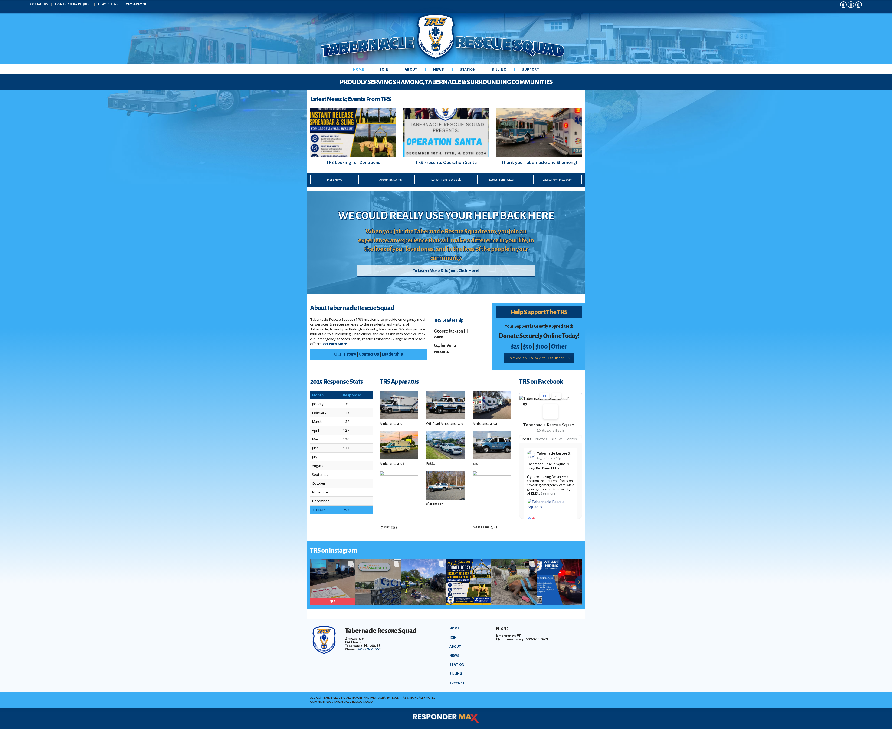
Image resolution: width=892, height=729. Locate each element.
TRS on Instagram (333, 550)
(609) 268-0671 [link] (369, 649)
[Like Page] (544, 396)
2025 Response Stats (336, 381)
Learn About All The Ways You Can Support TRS (539, 358)
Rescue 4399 (388, 527)
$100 (541, 346)
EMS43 (431, 464)
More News (334, 180)
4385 (476, 464)
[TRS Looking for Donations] (353, 132)
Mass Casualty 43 (485, 527)
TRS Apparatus (399, 381)
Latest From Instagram (557, 180)
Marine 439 (434, 504)
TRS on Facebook (541, 381)
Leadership (392, 354)
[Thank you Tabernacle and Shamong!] (538, 132)
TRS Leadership (448, 320)
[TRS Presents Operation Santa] (446, 132)
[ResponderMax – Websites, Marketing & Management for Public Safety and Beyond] (446, 719)
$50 (527, 346)
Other (559, 346)
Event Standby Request (73, 4)
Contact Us (39, 4)
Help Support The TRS (538, 312)
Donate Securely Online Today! (539, 335)
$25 (515, 346)
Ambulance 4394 (485, 424)
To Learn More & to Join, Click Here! (446, 270)
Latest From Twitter (502, 180)
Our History (345, 354)
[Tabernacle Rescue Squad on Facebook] (550, 411)
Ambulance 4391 (392, 424)
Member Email (136, 4)
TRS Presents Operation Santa (446, 162)
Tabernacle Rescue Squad (548, 425)
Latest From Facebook (446, 180)
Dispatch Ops (108, 4)
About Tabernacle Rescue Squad (352, 307)
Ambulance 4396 (392, 464)
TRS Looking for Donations (353, 162)
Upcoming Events (390, 180)
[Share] (556, 396)
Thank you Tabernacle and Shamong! (539, 162)
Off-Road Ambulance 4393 (445, 424)
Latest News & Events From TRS (350, 99)
